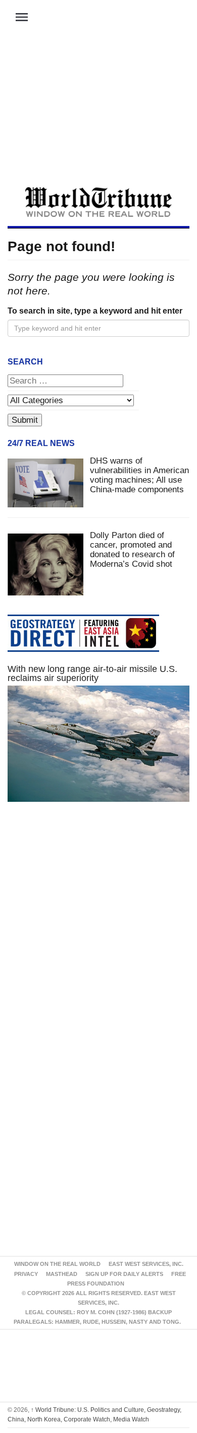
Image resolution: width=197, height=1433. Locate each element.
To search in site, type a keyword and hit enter (95, 311)
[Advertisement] (98, 111)
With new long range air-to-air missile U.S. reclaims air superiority (92, 673)
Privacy (26, 1274)
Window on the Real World (57, 1264)
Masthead (61, 1274)
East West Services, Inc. (146, 1264)
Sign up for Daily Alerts (124, 1274)
